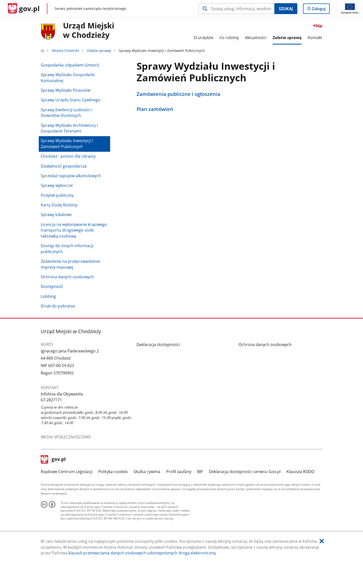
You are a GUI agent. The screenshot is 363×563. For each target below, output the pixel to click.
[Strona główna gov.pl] (42, 50)
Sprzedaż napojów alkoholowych (71, 175)
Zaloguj (320, 10)
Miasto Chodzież (65, 50)
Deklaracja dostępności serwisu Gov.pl (245, 471)
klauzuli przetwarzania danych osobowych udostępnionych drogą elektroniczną (142, 553)
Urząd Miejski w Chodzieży (88, 30)
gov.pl (58, 459)
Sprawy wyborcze (57, 185)
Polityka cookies (113, 471)
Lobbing (48, 296)
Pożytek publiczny (57, 195)
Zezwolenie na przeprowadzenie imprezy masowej (70, 264)
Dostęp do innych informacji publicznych (67, 248)
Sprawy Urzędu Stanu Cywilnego (71, 100)
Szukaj (286, 8)
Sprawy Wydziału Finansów (65, 90)
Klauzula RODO (300, 471)
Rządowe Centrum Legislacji (66, 471)
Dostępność (52, 286)
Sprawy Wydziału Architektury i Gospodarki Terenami (69, 128)
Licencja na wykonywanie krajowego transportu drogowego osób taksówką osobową (74, 230)
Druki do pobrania (58, 306)
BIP (200, 471)
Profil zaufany (178, 471)
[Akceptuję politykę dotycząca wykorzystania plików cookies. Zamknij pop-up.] (321, 541)
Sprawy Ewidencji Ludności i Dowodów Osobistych (66, 112)
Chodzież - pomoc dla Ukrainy (68, 156)
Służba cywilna (147, 471)
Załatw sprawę (99, 50)
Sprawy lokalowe (56, 214)
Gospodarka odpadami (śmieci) (70, 65)
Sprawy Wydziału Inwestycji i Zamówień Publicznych (67, 143)
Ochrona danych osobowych (67, 277)
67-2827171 (51, 400)
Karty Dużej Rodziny (59, 205)
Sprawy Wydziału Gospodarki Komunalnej (68, 77)
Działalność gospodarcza (64, 166)
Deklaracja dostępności (158, 344)
